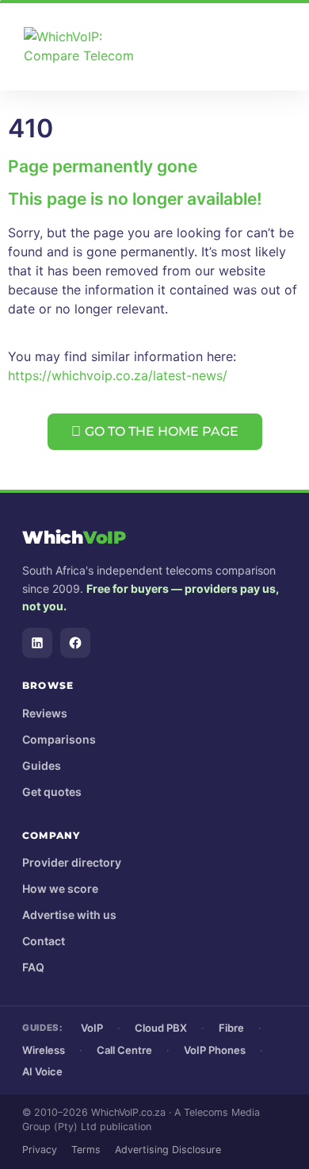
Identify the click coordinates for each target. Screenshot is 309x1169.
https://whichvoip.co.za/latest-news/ (117, 375)
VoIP (92, 1027)
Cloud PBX (161, 1027)
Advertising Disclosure (168, 1150)
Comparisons (59, 739)
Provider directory (71, 862)
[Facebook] (75, 643)
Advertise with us (69, 914)
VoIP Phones (215, 1050)
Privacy (39, 1150)
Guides (41, 765)
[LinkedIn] (37, 643)
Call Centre (124, 1050)
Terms (86, 1150)
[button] (289, 47)
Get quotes (52, 791)
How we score (60, 888)
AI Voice (42, 1071)
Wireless (43, 1050)
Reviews (44, 713)
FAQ (33, 967)
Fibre (231, 1027)
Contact (43, 941)
